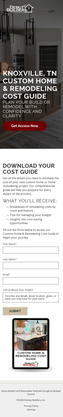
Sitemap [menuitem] (31, 409)
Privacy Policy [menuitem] (31, 405)
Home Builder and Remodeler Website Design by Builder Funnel (31, 392)
